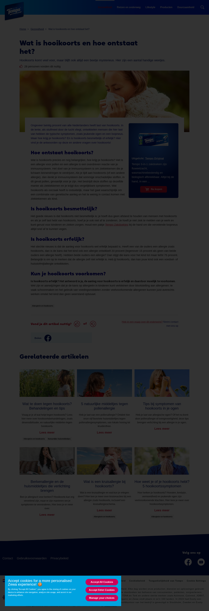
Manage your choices (101, 598)
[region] (63, 590)
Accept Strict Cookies (102, 590)
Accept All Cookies (102, 582)
